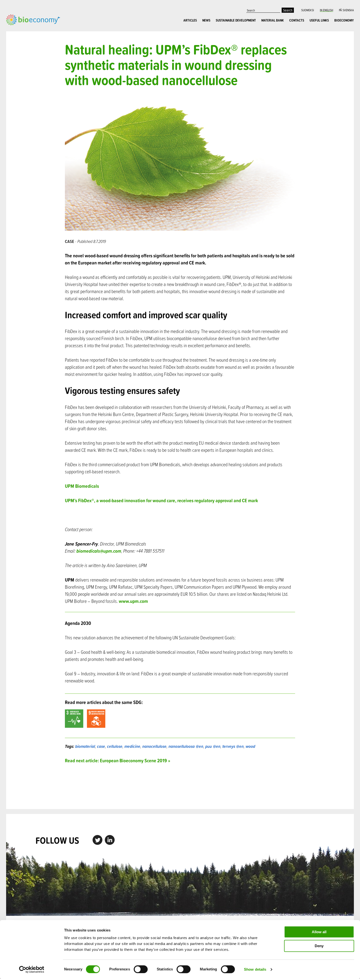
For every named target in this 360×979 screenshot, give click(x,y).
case (101, 746)
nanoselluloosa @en (185, 746)
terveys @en (233, 746)
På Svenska (346, 10)
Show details (255, 969)
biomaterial (85, 746)
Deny (319, 946)
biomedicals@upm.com (98, 550)
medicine (132, 746)
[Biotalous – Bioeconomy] (33, 19)
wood (250, 746)
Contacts (296, 20)
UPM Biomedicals (82, 486)
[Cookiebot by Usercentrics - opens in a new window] (31, 969)
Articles (190, 20)
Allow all (319, 932)
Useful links (319, 20)
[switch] (141, 969)
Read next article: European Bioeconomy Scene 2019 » (117, 760)
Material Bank (272, 20)
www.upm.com (133, 601)
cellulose (114, 746)
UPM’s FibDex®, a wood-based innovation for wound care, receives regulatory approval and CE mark (161, 500)
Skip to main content (23, 30)
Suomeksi (307, 10)
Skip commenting (180, 786)
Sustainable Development (236, 20)
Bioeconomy (344, 20)
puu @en (212, 746)
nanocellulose (154, 746)
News (206, 20)
